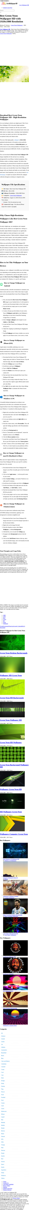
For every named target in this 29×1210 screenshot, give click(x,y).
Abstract (3, 1036)
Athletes (3, 1047)
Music (2, 1133)
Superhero (3, 1170)
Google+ (16, 626)
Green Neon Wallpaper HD (11, 720)
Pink (2, 1147)
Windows (3, 1175)
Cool (2, 1072)
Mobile (3, 1125)
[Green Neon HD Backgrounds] (12, 694)
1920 (4, 616)
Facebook (5, 626)
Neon (4, 622)
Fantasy (3, 1086)
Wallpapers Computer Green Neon (14, 834)
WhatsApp (11, 626)
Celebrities (3, 1064)
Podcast (3, 1150)
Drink (2, 1083)
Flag (2, 1089)
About (4, 1181)
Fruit (2, 1100)
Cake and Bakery (5, 1061)
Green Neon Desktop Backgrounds (13, 653)
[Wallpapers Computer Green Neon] (12, 831)
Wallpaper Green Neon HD (11, 789)
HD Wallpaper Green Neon (11, 812)
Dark (2, 1078)
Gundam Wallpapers (9, 897)
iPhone (6, 879)
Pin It (23, 626)
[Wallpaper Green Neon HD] (12, 786)
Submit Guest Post (7, 7)
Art (2, 1044)
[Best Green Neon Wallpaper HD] (14, 74)
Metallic (3, 1122)
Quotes (3, 1156)
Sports (2, 1167)
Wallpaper (5, 623)
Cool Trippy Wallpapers (10, 935)
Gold (2, 1105)
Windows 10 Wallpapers (10, 860)
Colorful (3, 1066)
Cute (2, 1075)
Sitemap (5, 1187)
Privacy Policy (6, 1185)
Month (2, 1128)
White (2, 1172)
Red (2, 1158)
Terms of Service (7, 1190)
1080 (4, 615)
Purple (2, 1153)
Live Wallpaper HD (24, 5)
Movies (3, 1131)
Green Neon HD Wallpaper (11, 742)
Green (4, 619)
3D (2, 1033)
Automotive (4, 1050)
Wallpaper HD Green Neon (11, 675)
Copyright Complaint (8, 1184)
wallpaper (16, 140)
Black (2, 1055)
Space (2, 1164)
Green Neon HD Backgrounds (12, 698)
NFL (2, 1139)
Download (2, 627)
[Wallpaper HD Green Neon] (12, 672)
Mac (2, 1119)
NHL (2, 1142)
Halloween (3, 1111)
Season (3, 1161)
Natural (3, 1136)
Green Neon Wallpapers (17, 25)
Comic (2, 1069)
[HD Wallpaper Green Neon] (12, 808)
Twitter (1, 626)
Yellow (3, 1178)
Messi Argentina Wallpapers (11, 916)
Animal (3, 1039)
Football (3, 1097)
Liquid (2, 1117)
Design (3, 1080)
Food (2, 1094)
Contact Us (6, 1183)
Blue (2, 1058)
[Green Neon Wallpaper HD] (12, 717)
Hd (4, 621)
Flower (3, 1091)
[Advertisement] (14, 50)
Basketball (3, 1052)
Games (3, 1103)
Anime (2, 1041)
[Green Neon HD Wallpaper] (12, 739)
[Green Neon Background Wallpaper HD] (12, 761)
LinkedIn (20, 626)
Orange (3, 1144)
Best (4, 618)
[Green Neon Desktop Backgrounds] (12, 649)
